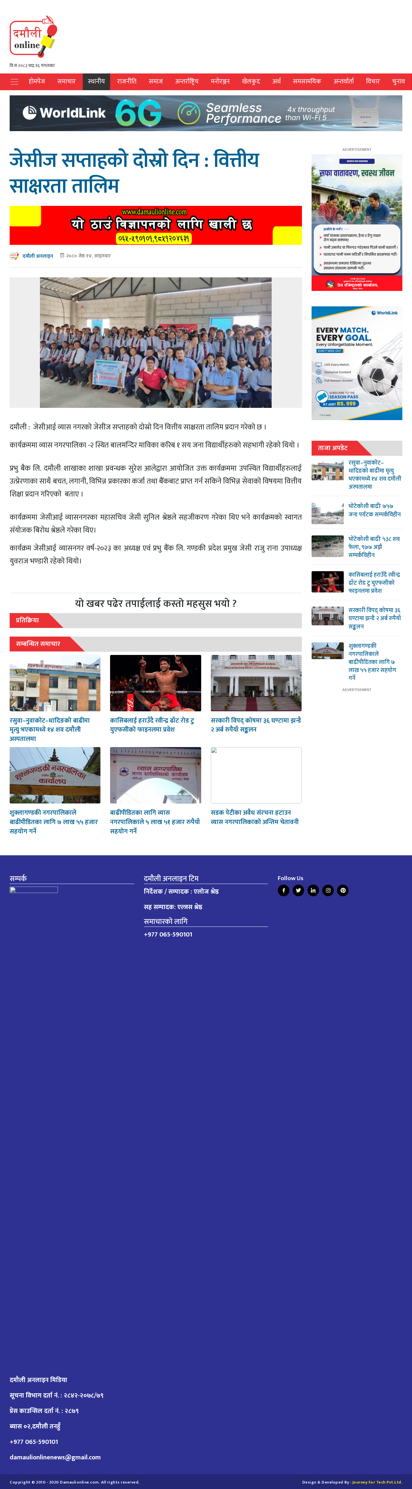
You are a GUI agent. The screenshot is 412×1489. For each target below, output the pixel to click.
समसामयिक (307, 81)
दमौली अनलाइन (38, 256)
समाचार (66, 81)
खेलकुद (251, 81)
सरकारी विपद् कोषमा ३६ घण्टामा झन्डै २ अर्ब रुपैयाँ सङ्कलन (256, 725)
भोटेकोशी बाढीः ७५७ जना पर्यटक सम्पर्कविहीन (375, 510)
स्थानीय (96, 81)
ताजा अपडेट (333, 448)
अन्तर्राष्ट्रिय (187, 81)
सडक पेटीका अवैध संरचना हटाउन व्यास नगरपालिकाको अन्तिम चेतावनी (255, 817)
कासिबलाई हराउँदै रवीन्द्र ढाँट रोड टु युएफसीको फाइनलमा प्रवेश (152, 725)
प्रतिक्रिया (27, 620)
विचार (373, 81)
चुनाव (398, 81)
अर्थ (276, 81)
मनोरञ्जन (220, 81)
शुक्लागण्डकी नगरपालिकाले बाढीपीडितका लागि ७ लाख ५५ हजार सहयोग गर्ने (54, 822)
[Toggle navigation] (14, 82)
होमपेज (37, 81)
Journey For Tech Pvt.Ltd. (377, 1482)
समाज (156, 81)
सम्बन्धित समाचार (38, 643)
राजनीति (126, 81)
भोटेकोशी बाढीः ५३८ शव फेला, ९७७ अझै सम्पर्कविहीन (374, 547)
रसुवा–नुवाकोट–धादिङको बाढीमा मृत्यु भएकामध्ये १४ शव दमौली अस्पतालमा (50, 730)
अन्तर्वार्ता (343, 81)
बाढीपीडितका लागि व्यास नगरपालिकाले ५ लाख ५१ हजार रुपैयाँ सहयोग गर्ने (155, 822)
